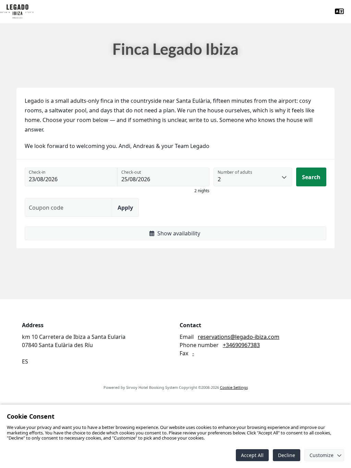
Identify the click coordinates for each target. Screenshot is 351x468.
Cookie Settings (234, 387)
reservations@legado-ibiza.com (238, 337)
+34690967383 (241, 345)
